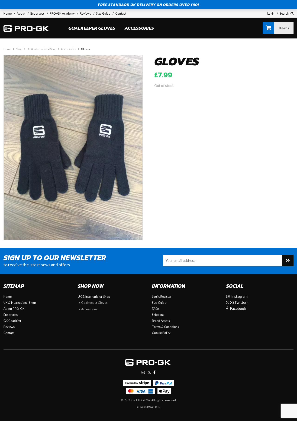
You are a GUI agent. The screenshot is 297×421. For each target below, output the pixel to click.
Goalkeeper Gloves (91, 28)
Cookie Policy (161, 333)
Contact (120, 13)
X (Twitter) (238, 302)
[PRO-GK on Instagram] (143, 372)
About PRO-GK (13, 308)
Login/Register (161, 296)
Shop (19, 49)
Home (7, 13)
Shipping (158, 315)
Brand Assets (161, 321)
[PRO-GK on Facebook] (154, 372)
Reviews (85, 13)
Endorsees (37, 13)
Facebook (238, 308)
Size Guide (103, 13)
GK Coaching (12, 321)
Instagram (239, 296)
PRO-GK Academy (62, 13)
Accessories (139, 28)
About (21, 13)
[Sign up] (288, 260)
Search (284, 13)
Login (270, 13)
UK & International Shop (41, 49)
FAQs (155, 308)
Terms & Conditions (165, 327)
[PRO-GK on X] (149, 372)
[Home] (26, 28)
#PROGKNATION (149, 407)
